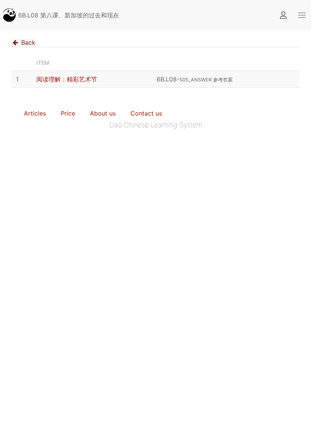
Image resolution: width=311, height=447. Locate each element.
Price (68, 113)
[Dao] (9, 15)
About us (103, 113)
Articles (35, 113)
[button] (302, 15)
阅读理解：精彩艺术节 (66, 79)
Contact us (146, 113)
